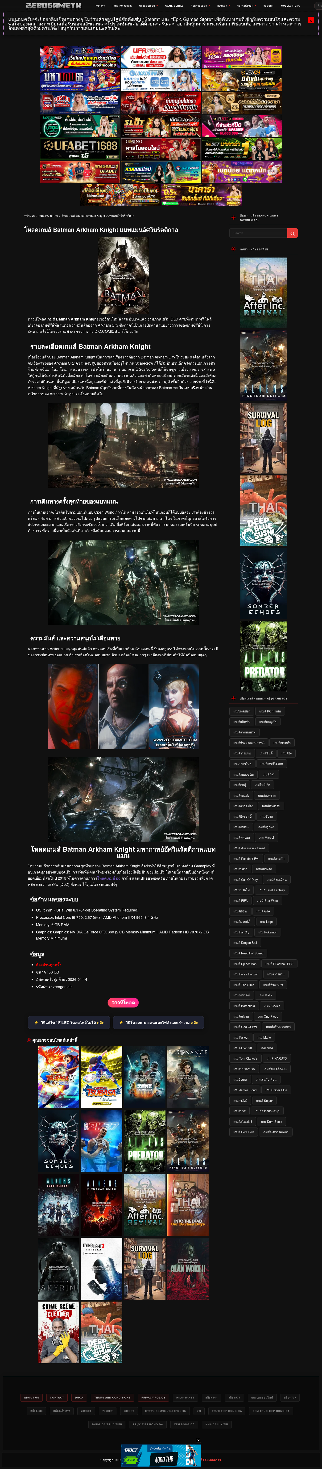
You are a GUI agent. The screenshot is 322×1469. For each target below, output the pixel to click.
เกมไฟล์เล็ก (262, 784)
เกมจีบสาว (240, 869)
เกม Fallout (240, 1037)
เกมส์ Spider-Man (244, 963)
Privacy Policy (153, 1397)
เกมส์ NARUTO (277, 1058)
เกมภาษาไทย (242, 764)
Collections (290, 5)
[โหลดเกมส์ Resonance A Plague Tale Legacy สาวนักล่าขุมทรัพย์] (188, 1077)
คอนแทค (222, 5)
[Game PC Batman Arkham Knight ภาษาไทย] (123, 840)
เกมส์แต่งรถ (241, 1016)
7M (199, 1411)
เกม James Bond (244, 1090)
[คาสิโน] (161, 149)
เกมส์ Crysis (272, 1005)
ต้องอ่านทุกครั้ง (48, 964)
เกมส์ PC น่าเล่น (122, 5)
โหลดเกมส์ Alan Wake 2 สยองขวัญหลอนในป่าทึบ (188, 1293)
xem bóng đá (184, 1424)
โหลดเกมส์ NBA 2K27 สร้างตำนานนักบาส (101, 1165)
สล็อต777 (234, 1397)
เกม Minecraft (242, 1048)
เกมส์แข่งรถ (264, 869)
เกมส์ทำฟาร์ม (271, 806)
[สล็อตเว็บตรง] (242, 172)
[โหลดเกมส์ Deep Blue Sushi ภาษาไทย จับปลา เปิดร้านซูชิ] (101, 1333)
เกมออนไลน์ (241, 995)
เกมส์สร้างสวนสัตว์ (278, 1026)
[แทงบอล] (80, 172)
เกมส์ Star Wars (267, 900)
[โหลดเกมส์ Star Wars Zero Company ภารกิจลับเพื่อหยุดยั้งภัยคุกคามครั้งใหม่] (144, 1077)
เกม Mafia (265, 995)
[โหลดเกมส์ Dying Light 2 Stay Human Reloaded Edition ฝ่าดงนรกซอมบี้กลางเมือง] (101, 1269)
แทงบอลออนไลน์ (262, 1397)
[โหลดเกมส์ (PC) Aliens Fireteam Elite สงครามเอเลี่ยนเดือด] (101, 1205)
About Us (31, 1397)
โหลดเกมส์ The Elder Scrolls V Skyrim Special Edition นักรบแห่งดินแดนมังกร (58, 1290)
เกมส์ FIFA (240, 900)
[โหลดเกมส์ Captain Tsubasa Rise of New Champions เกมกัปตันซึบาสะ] (101, 1077)
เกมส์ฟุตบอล (241, 837)
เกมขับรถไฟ (241, 890)
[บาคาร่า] (242, 149)
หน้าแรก (100, 5)
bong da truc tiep (107, 1424)
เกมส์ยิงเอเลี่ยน (277, 879)
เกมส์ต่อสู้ (239, 784)
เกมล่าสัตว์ (240, 1100)
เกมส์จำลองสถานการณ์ (248, 743)
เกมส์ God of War (245, 1026)
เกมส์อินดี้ (266, 753)
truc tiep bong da (227, 1411)
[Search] (292, 233)
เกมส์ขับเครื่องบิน (275, 1069)
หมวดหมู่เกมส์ (147, 5)
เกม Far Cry (241, 932)
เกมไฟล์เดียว (241, 711)
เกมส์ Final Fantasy (272, 890)
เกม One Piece (268, 1016)
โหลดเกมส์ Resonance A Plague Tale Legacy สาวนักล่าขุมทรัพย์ (188, 1099)
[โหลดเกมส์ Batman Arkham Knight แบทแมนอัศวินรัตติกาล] (123, 1006)
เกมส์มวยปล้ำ (242, 921)
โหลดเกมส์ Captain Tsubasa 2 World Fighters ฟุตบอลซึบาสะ (58, 1099)
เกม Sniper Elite (276, 1090)
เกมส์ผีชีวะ (240, 911)
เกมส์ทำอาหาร (273, 984)
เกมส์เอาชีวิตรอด (271, 764)
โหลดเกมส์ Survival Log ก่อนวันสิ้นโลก (145, 1293)
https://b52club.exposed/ (165, 1411)
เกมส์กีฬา (269, 774)
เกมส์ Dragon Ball (245, 942)
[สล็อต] (120, 195)
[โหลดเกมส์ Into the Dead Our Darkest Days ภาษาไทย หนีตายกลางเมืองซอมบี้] (188, 1205)
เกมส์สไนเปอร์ (242, 1121)
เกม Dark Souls (271, 1121)
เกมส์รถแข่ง (241, 795)
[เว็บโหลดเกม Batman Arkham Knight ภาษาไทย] (123, 747)
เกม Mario (264, 1037)
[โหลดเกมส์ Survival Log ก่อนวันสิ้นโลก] (144, 1269)
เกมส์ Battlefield (244, 1005)
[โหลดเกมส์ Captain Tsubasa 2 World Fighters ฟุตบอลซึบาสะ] (58, 1077)
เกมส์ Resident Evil (246, 858)
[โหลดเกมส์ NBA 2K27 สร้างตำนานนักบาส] (101, 1141)
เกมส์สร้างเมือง (243, 806)
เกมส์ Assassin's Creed (249, 848)
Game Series (174, 5)
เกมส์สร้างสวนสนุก (267, 1111)
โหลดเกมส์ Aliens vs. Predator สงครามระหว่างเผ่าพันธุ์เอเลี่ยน (145, 1163)
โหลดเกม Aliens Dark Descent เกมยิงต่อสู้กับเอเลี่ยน (58, 1227)
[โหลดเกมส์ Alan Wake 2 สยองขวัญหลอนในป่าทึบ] (188, 1269)
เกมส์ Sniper (264, 1100)
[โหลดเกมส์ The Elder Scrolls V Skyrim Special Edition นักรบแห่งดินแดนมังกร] (58, 1269)
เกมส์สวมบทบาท (244, 732)
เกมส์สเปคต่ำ (282, 743)
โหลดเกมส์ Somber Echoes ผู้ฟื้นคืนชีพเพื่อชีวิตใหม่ (58, 1163)
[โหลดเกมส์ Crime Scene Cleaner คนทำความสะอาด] (58, 1333)
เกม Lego (266, 921)
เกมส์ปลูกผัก (266, 827)
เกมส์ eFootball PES (279, 963)
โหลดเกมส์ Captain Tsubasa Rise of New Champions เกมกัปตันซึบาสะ (101, 1099)
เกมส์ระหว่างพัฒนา (276, 1132)
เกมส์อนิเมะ (241, 827)
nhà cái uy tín (217, 1424)
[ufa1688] (80, 149)
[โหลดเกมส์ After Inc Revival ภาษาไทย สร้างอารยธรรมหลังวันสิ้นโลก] (144, 1205)
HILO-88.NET (185, 1397)
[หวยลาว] (161, 172)
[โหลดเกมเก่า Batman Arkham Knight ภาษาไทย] (123, 486)
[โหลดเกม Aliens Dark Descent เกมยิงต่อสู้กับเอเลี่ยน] (58, 1205)
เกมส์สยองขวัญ (243, 774)
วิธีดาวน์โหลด (199, 5)
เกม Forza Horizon (245, 974)
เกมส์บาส (239, 1111)
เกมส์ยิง (286, 753)
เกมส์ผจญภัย (268, 722)
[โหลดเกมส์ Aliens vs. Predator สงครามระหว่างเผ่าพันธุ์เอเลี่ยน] (144, 1141)
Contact (57, 1397)
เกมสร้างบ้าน (276, 974)
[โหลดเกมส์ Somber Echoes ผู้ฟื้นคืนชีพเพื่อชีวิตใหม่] (58, 1141)
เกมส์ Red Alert (243, 1132)
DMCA (79, 1397)
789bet (86, 1411)
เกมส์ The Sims (243, 984)
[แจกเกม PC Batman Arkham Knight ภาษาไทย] (123, 623)
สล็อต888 (36, 1411)
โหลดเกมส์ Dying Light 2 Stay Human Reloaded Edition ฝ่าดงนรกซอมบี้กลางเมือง (101, 1290)
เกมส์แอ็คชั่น (241, 722)
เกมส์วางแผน (242, 753)
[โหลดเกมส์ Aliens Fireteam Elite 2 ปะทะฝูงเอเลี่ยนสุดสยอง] (188, 1141)
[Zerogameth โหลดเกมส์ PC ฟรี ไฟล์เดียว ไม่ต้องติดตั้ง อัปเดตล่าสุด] (53, 6)
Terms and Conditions (112, 1397)
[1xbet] (161, 1455)
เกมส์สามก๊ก (276, 858)
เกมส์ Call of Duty (245, 879)
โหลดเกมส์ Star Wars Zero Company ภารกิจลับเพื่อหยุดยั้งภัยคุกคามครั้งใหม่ (145, 1099)
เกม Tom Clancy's (245, 1058)
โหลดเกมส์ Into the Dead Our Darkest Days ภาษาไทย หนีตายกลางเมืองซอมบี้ (188, 1227)
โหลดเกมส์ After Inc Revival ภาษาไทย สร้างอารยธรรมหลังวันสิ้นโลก (144, 1227)
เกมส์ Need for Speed (248, 953)
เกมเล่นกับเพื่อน (266, 1079)
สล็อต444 (211, 1397)
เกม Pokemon (267, 932)
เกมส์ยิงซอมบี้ (242, 816)
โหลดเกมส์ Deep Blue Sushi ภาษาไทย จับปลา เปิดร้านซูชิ (101, 1354)
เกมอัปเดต (240, 1079)
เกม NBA (267, 1048)
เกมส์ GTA (263, 911)
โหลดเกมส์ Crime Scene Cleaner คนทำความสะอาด (58, 1354)
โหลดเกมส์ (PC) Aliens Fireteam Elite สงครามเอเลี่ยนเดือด (102, 1227)
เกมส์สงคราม (267, 795)
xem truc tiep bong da (271, 1411)
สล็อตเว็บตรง (61, 1411)
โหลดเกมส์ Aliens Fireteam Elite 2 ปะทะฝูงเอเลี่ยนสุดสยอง (187, 1163)
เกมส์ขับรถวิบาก (244, 1069)
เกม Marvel (266, 837)
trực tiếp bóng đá (148, 1424)
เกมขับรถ (266, 816)
